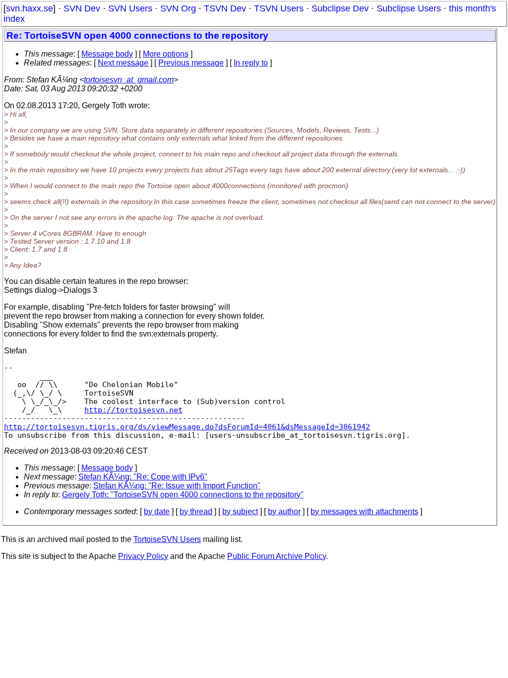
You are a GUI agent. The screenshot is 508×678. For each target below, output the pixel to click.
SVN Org (178, 8)
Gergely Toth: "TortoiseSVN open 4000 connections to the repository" (183, 494)
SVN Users (130, 8)
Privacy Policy (143, 556)
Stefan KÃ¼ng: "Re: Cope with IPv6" (142, 477)
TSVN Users (279, 8)
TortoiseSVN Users (167, 539)
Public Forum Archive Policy (276, 556)
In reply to (251, 63)
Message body (107, 54)
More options (166, 54)
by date (157, 511)
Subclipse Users (409, 8)
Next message (123, 63)
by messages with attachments (364, 511)
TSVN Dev (225, 8)
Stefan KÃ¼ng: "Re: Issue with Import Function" (176, 485)
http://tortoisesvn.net (133, 410)
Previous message (191, 63)
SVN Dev (82, 8)
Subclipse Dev (340, 8)
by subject (240, 511)
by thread (196, 511)
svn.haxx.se (29, 8)
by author (284, 511)
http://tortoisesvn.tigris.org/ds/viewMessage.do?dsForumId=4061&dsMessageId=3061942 (187, 426)
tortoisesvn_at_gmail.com (129, 79)
